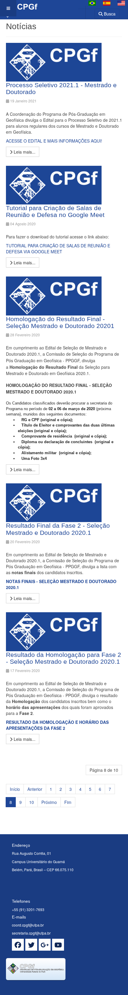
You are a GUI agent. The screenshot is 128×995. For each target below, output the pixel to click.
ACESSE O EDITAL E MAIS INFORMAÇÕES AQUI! (54, 141)
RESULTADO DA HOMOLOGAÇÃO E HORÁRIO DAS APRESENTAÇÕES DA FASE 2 (57, 725)
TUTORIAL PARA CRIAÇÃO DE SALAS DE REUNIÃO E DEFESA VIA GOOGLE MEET (58, 248)
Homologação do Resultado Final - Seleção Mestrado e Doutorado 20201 (60, 322)
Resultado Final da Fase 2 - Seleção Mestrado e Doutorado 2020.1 (58, 529)
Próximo (49, 802)
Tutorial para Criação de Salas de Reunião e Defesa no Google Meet (55, 211)
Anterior (34, 789)
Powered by (33, 987)
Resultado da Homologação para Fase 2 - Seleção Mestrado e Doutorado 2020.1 (63, 658)
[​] (18, 945)
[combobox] (86, 12)
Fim (67, 802)
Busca (109, 14)
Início (15, 789)
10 (31, 802)
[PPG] (19, 8)
